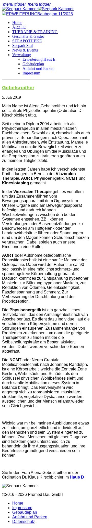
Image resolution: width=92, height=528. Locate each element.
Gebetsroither (18, 87)
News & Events (25, 50)
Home (17, 22)
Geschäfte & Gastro (28, 36)
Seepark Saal (22, 45)
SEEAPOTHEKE (27, 41)
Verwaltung (21, 55)
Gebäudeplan (33, 64)
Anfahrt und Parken (38, 68)
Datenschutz (23, 521)
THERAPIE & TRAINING (35, 32)
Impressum (31, 73)
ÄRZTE (19, 27)
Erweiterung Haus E (38, 59)
